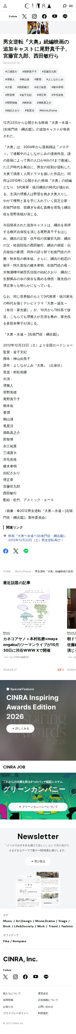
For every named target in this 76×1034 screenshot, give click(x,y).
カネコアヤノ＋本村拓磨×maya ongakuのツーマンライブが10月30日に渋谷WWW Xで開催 (31, 644)
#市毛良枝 (57, 94)
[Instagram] (34, 16)
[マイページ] (5, 6)
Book (7, 926)
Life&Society (24, 926)
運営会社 (43, 993)
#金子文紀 (26, 94)
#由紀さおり (12, 110)
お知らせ (8, 1006)
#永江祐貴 (40, 87)
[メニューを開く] (71, 6)
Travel (53, 926)
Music (7, 921)
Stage (62, 921)
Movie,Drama (23, 571)
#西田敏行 (23, 87)
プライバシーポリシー (15, 1013)
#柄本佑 (27, 102)
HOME (7, 571)
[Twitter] (24, 16)
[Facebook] (44, 16)
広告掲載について (48, 999)
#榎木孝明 (57, 87)
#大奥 (8, 87)
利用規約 (43, 1013)
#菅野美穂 (11, 102)
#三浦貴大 (11, 71)
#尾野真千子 (29, 71)
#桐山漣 (24, 79)
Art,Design (24, 921)
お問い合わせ (45, 1006)
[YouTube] (54, 16)
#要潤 (37, 79)
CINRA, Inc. (20, 959)
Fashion (67, 926)
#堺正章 (41, 94)
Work (41, 926)
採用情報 (8, 999)
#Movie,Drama (48, 110)
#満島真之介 (44, 102)
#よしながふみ (54, 79)
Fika (6, 941)
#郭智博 (10, 94)
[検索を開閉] (64, 6)
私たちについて (12, 993)
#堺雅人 (10, 79)
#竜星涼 (29, 110)
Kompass (19, 941)
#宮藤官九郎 (49, 71)
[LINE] (65, 16)
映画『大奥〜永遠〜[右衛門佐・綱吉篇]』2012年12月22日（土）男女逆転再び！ (37, 538)
